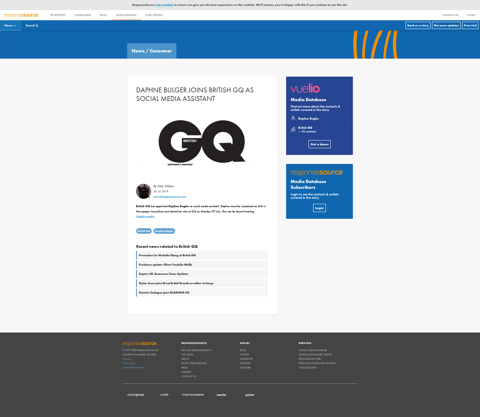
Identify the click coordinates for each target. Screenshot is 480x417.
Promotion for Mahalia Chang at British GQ (167, 255)
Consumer (161, 51)
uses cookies (164, 5)
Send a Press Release (194, 363)
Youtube (245, 367)
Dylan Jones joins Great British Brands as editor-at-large (176, 283)
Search (30, 25)
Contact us (188, 376)
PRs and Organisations (196, 350)
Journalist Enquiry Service (315, 354)
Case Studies (154, 15)
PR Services (58, 15)
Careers (186, 372)
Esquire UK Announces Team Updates (163, 274)
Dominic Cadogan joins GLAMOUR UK (164, 292)
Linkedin (245, 363)
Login (319, 208)
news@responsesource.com (169, 197)
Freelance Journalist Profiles (317, 363)
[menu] (450, 15)
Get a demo (319, 144)
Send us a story (418, 25)
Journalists (83, 15)
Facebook (246, 358)
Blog (103, 15)
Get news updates (446, 25)
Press (184, 367)
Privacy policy (129, 363)
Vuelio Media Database (313, 350)
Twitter (244, 354)
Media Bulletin (126, 15)
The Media (187, 354)
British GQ (144, 231)
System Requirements (133, 367)
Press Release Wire (310, 358)
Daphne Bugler (164, 231)
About (185, 358)
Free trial (470, 25)
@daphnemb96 (145, 217)
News (8, 25)
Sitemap (127, 358)
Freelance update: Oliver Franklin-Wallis (165, 265)
